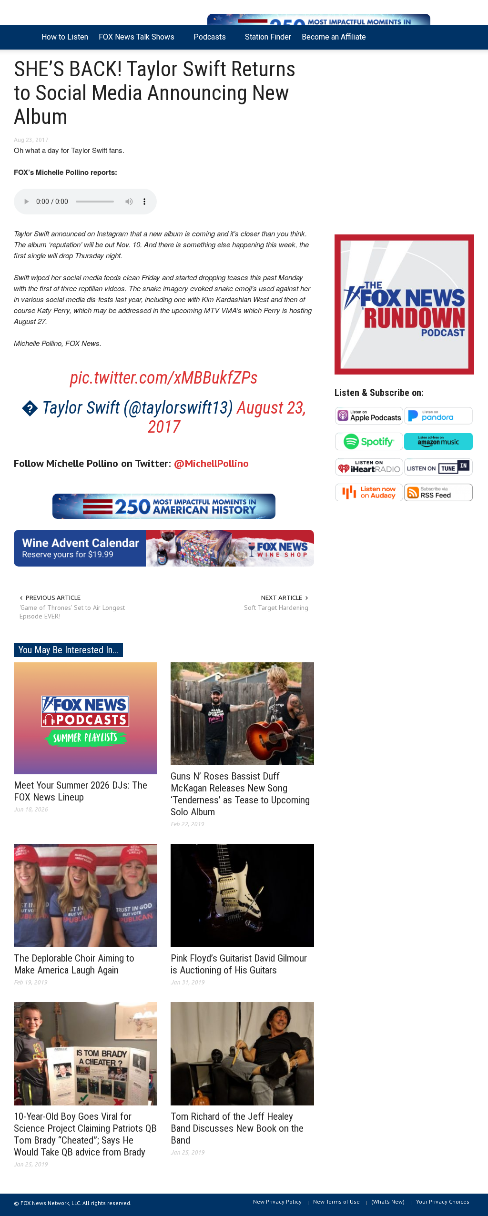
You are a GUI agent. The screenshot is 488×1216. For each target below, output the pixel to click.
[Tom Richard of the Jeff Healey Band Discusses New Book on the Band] (242, 1053)
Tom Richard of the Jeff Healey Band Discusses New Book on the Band (237, 1128)
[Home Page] (25, 37)
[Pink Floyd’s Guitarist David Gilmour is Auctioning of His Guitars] (242, 895)
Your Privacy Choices (442, 1201)
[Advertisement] (404, 144)
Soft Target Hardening (276, 607)
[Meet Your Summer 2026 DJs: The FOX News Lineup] (85, 717)
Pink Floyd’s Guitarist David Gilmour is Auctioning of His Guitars (239, 964)
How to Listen (64, 36)
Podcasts (207, 41)
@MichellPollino (211, 463)
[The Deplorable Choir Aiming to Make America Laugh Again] (85, 895)
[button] (464, 36)
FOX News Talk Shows (133, 41)
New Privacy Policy (277, 1201)
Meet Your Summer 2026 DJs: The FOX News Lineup (80, 791)
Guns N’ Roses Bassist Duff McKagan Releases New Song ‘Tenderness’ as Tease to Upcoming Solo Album (240, 794)
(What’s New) (388, 1201)
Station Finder (268, 36)
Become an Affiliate (334, 36)
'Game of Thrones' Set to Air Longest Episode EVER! (72, 611)
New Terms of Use (336, 1201)
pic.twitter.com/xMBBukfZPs (164, 378)
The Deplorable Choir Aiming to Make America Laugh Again (74, 964)
